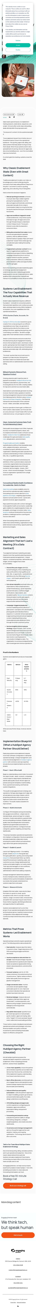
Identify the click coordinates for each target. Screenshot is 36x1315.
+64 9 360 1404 (18, 1283)
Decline (18, 50)
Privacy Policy (13, 1302)
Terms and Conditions (21, 1302)
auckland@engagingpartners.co (18, 1288)
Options (18, 40)
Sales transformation (8, 114)
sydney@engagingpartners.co (18, 1270)
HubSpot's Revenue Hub (23, 380)
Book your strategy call (18, 1186)
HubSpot (20, 114)
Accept (18, 45)
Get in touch (18, 1235)
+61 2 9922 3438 (18, 1265)
